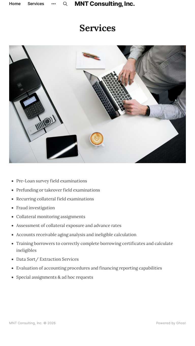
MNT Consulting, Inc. (105, 4)
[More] (53, 4)
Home (15, 3)
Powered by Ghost (171, 323)
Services (36, 3)
